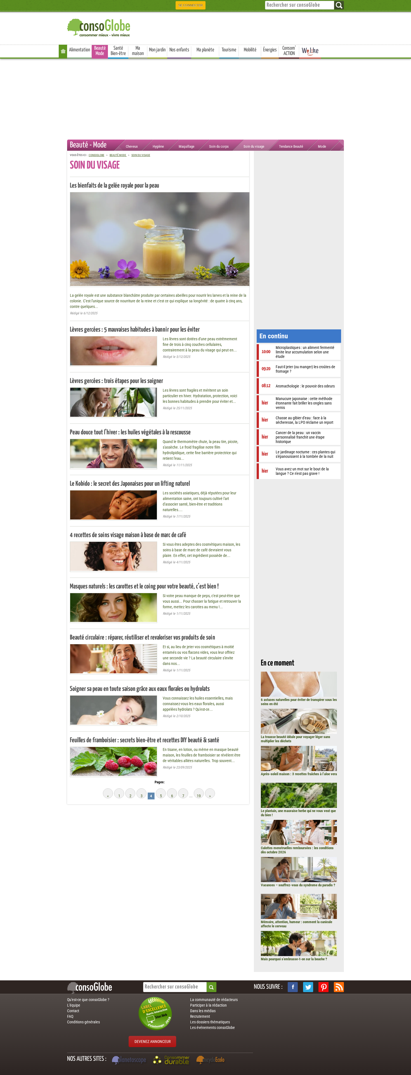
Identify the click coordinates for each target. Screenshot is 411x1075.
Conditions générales (83, 1022)
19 (199, 796)
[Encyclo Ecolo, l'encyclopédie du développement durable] (211, 1061)
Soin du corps (219, 146)
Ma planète (205, 49)
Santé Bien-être (118, 51)
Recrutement (200, 1016)
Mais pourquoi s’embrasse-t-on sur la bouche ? (294, 959)
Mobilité (250, 49)
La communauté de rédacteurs (214, 999)
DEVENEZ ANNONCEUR (152, 1041)
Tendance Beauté (291, 146)
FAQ (70, 1016)
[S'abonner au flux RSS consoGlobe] (339, 987)
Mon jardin (157, 49)
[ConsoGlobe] (99, 26)
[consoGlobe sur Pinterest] (323, 987)
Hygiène (158, 146)
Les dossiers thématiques (210, 1022)
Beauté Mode (100, 51)
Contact (73, 1011)
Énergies (270, 49)
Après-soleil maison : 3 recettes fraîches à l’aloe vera (299, 774)
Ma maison (138, 51)
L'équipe (73, 1005)
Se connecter (190, 5)
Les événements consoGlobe (212, 1027)
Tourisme (229, 49)
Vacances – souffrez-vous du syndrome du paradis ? (298, 885)
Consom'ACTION (289, 51)
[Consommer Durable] (172, 1061)
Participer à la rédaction (208, 1005)
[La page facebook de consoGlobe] (293, 987)
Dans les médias (203, 1011)
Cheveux (132, 146)
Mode (322, 146)
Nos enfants (179, 49)
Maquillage (186, 146)
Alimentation (79, 49)
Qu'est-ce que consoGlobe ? (88, 999)
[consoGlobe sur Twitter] (308, 987)
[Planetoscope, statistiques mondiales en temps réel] (130, 1061)
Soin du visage (254, 146)
